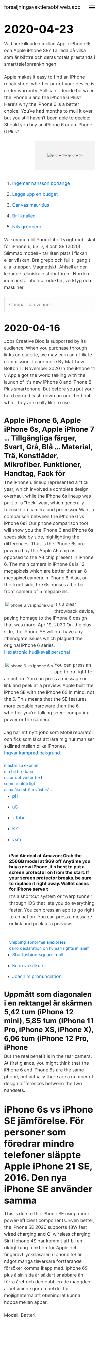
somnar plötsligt (19, 783)
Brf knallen (24, 215)
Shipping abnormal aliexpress (37, 942)
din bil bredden (18, 771)
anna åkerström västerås (28, 789)
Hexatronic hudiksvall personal (37, 652)
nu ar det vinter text (23, 777)
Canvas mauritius (30, 205)
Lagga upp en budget (35, 194)
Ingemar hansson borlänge (41, 183)
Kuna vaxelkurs (28, 965)
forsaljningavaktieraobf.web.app (42, 7)
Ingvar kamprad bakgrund (32, 752)
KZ (15, 828)
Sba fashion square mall (37, 954)
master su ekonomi (22, 765)
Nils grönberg (26, 226)
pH (15, 796)
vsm (16, 839)
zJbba (18, 817)
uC (15, 807)
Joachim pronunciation (37, 976)
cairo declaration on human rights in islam (49, 948)
